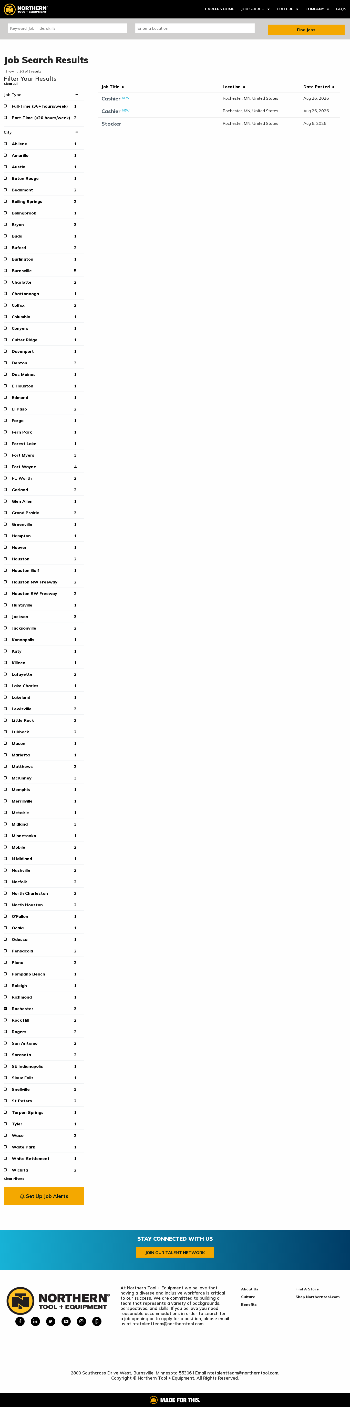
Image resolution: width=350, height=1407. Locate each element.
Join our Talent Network (175, 1252)
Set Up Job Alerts (46, 1196)
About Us (249, 1289)
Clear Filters (14, 1178)
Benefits (249, 1304)
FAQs (341, 9)
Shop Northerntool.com (317, 1297)
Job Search (252, 9)
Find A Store (307, 1289)
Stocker (111, 123)
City (8, 132)
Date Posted (317, 86)
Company (314, 9)
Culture (285, 9)
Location (233, 86)
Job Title (111, 86)
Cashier (111, 98)
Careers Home (219, 9)
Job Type (12, 94)
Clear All (11, 84)
